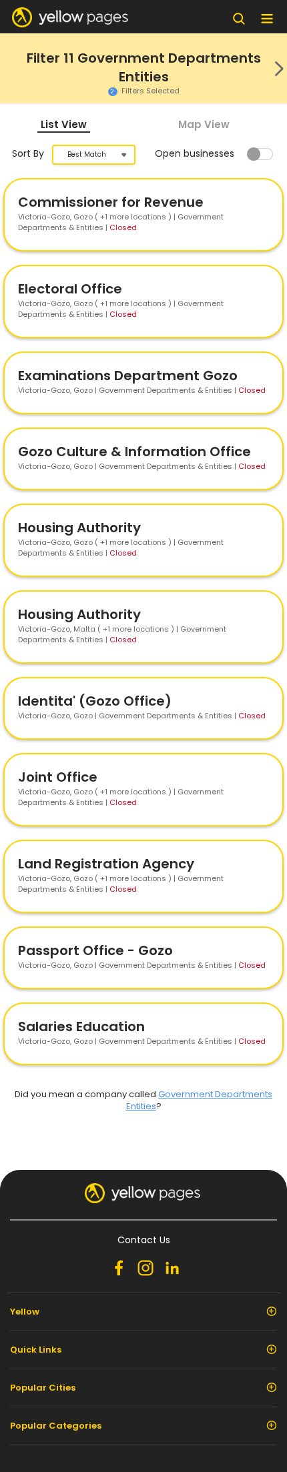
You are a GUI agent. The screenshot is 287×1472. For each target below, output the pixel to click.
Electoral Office (70, 288)
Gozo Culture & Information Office (134, 451)
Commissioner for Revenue (111, 202)
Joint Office (57, 777)
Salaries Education (81, 1026)
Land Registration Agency (106, 863)
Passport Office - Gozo (95, 950)
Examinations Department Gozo (128, 375)
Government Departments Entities (199, 1100)
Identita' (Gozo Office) (95, 701)
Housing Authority (79, 527)
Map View (204, 124)
